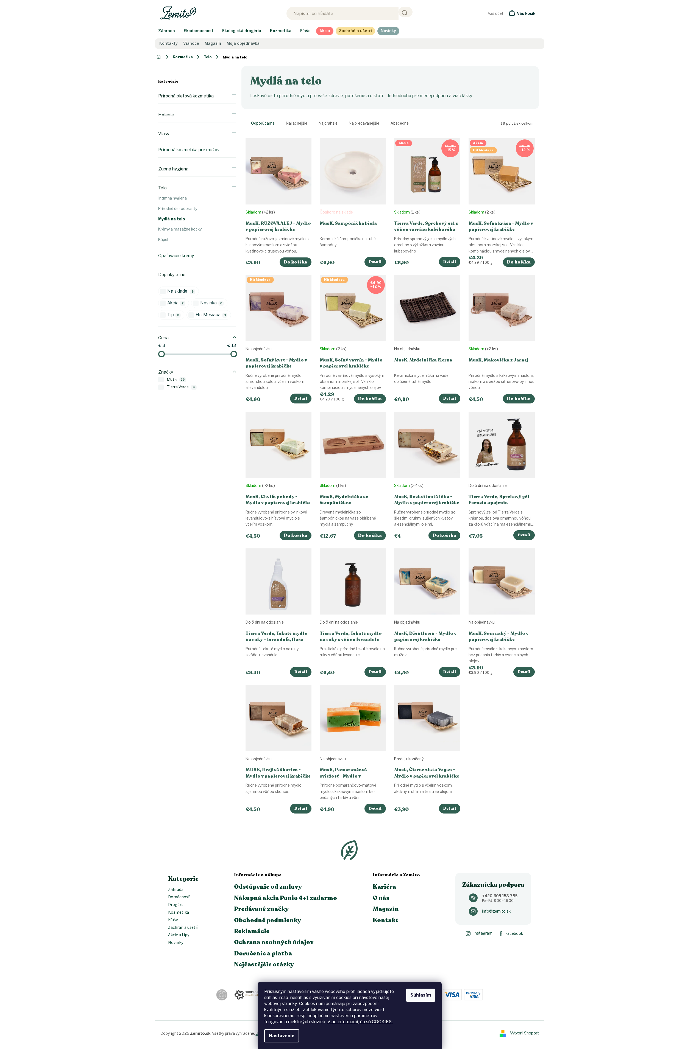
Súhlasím (420, 995)
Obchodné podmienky (267, 920)
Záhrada (175, 889)
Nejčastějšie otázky (264, 964)
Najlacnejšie (296, 123)
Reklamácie (251, 931)
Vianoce (191, 44)
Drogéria (176, 904)
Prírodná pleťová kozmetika (186, 96)
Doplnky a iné (171, 274)
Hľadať (406, 12)
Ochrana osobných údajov (273, 942)
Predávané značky (261, 909)
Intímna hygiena (172, 198)
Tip (173, 314)
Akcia (175, 302)
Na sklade (180, 291)
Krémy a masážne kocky (180, 229)
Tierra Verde (181, 387)
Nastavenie (281, 1035)
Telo (162, 187)
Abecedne (400, 123)
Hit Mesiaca (211, 314)
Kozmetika (178, 912)
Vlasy (163, 133)
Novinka (211, 302)
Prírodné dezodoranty (177, 208)
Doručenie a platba (263, 953)
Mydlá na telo (171, 219)
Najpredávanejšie (364, 123)
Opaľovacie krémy (176, 255)
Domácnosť (179, 897)
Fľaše (173, 920)
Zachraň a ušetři (183, 927)
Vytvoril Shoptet (524, 1033)
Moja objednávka (243, 44)
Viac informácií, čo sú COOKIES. (360, 1021)
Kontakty (168, 44)
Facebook (514, 933)
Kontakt (386, 920)
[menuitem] (166, 31)
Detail (375, 261)
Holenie (166, 114)
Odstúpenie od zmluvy (268, 887)
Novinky (175, 942)
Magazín (213, 44)
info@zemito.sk (496, 911)
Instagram (483, 933)
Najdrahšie (328, 123)
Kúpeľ (163, 239)
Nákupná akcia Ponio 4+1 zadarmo (285, 898)
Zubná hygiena (173, 169)
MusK (176, 379)
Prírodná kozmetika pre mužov (188, 149)
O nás (381, 898)
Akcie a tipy (178, 935)
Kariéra (384, 887)
